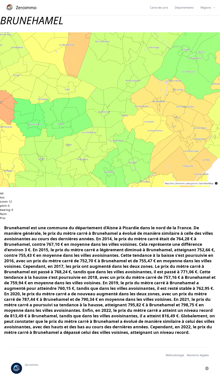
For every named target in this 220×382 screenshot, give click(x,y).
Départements (184, 7)
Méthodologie (175, 355)
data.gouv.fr (191, 183)
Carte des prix (159, 7)
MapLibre (169, 183)
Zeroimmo (180, 183)
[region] (110, 109)
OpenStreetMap (206, 183)
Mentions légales (198, 355)
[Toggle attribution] (216, 183)
